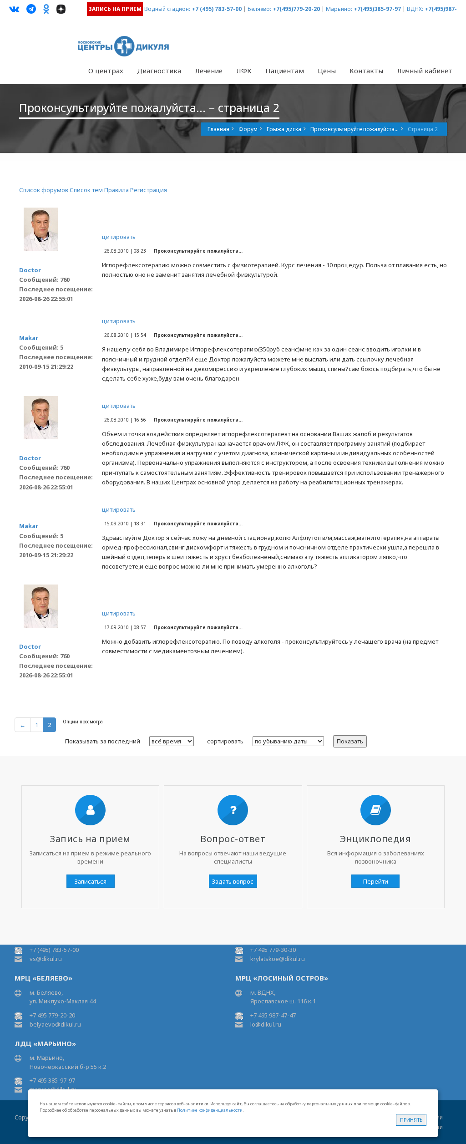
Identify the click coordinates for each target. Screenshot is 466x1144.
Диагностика (159, 70)
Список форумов (43, 190)
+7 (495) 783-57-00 (217, 9)
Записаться (90, 881)
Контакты (366, 70)
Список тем (86, 190)
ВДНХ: (415, 9)
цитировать (119, 237)
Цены (327, 70)
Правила (116, 190)
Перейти (375, 881)
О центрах (105, 70)
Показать (350, 741)
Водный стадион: (167, 9)
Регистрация (148, 190)
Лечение (209, 70)
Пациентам (284, 70)
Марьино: (339, 9)
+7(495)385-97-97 (377, 9)
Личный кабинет (424, 70)
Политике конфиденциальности (210, 1110)
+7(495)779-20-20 (296, 9)
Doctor (30, 270)
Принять (411, 1119)
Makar (28, 338)
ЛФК (244, 70)
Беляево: (259, 9)
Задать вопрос (232, 881)
